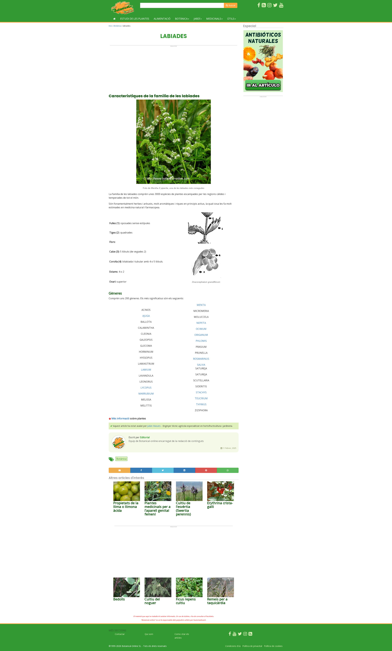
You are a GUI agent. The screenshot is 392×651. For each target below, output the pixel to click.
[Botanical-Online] (123, 7)
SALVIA (201, 364)
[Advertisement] (173, 68)
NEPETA (201, 323)
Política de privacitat (252, 646)
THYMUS (201, 404)
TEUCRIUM (201, 398)
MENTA (201, 305)
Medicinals (213, 18)
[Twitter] (240, 634)
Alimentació (162, 18)
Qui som (149, 634)
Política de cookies (273, 646)
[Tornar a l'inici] (114, 18)
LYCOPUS (146, 387)
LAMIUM (146, 369)
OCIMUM (201, 329)
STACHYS (201, 392)
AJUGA (146, 316)
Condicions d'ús (233, 646)
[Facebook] (230, 634)
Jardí (197, 18)
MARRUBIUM (146, 393)
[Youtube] (234, 634)
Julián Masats (154, 425)
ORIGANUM (201, 335)
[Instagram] (245, 634)
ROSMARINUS (201, 358)
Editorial (145, 437)
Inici (110, 26)
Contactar (120, 634)
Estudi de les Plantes (134, 18)
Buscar (231, 5)
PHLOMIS (201, 341)
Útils (230, 18)
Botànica (181, 18)
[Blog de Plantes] (250, 634)
